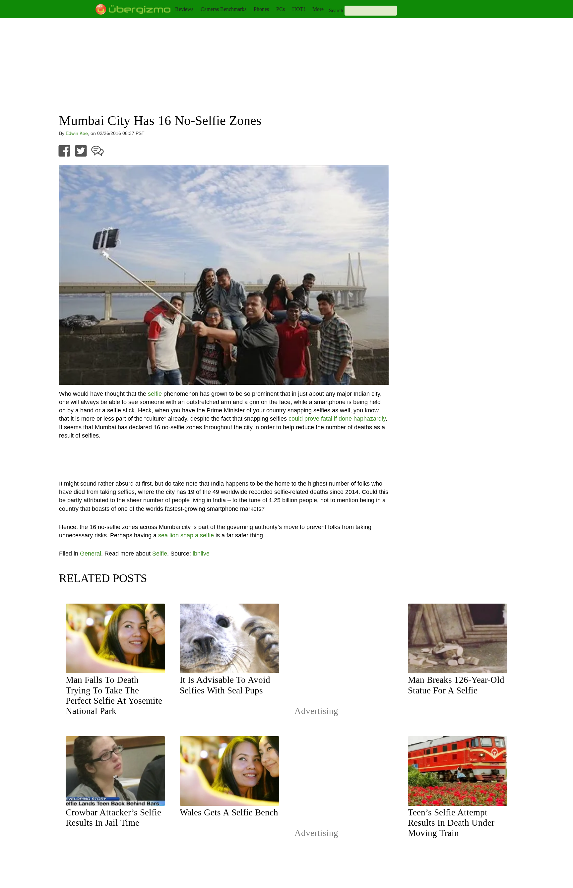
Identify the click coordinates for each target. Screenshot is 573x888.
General (90, 553)
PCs (280, 9)
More (318, 9)
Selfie (159, 553)
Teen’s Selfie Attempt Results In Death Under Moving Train (451, 822)
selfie (155, 393)
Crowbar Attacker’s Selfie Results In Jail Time (113, 817)
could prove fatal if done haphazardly (337, 418)
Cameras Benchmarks (223, 9)
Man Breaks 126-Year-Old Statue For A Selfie (456, 685)
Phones (261, 9)
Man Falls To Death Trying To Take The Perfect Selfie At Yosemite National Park (114, 695)
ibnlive (201, 553)
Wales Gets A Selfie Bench (229, 812)
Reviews (184, 9)
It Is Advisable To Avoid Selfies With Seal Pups (225, 685)
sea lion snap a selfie (186, 535)
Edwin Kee (77, 133)
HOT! (298, 9)
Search (336, 10)
